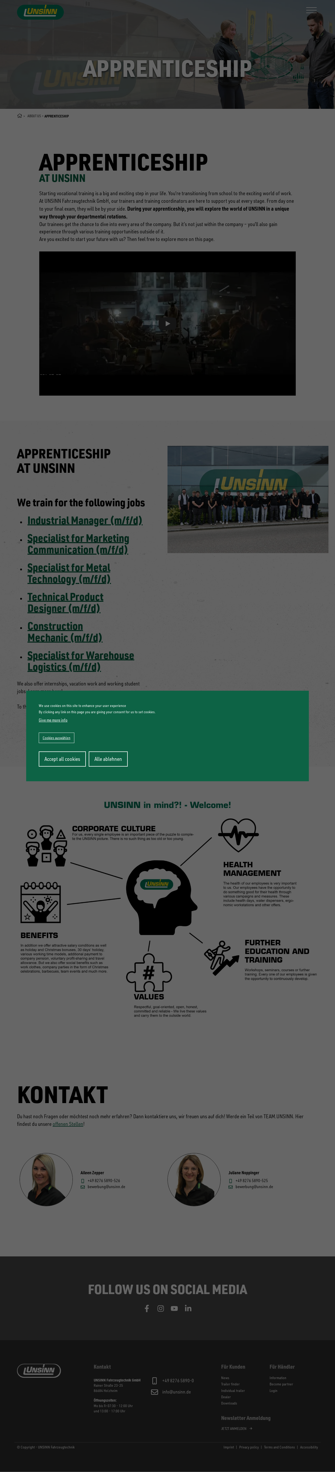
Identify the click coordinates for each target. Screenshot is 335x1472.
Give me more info (53, 720)
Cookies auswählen (56, 737)
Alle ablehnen (108, 759)
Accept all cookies (62, 759)
